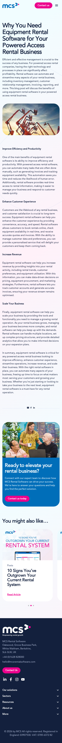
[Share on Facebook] (31, 408)
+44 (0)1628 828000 (13, 657)
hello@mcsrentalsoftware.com (18, 662)
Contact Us (11, 670)
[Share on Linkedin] (34, 408)
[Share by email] (28, 408)
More (5, 714)
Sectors (6, 696)
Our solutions (9, 690)
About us (7, 708)
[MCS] (10, 5)
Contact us (43, 5)
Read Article (21, 595)
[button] (28, 605)
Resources (8, 702)
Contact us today (17, 499)
